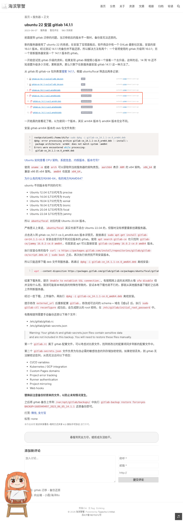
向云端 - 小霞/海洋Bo (47, 495)
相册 (151, 6)
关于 (122, 6)
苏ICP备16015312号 (92, 515)
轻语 (170, 6)
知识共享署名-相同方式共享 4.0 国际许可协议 (58, 424)
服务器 (37, 17)
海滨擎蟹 (16, 6)
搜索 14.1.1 (68, 71)
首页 (103, 6)
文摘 (141, 6)
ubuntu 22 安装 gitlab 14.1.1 (48, 25)
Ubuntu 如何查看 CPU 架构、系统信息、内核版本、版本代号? (61, 160)
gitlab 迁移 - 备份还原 (47, 490)
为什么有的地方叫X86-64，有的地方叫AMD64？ (54, 178)
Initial (112, 511)
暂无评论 (54, 30)
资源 (132, 6)
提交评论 (138, 479)
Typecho (102, 511)
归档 (161, 6)
